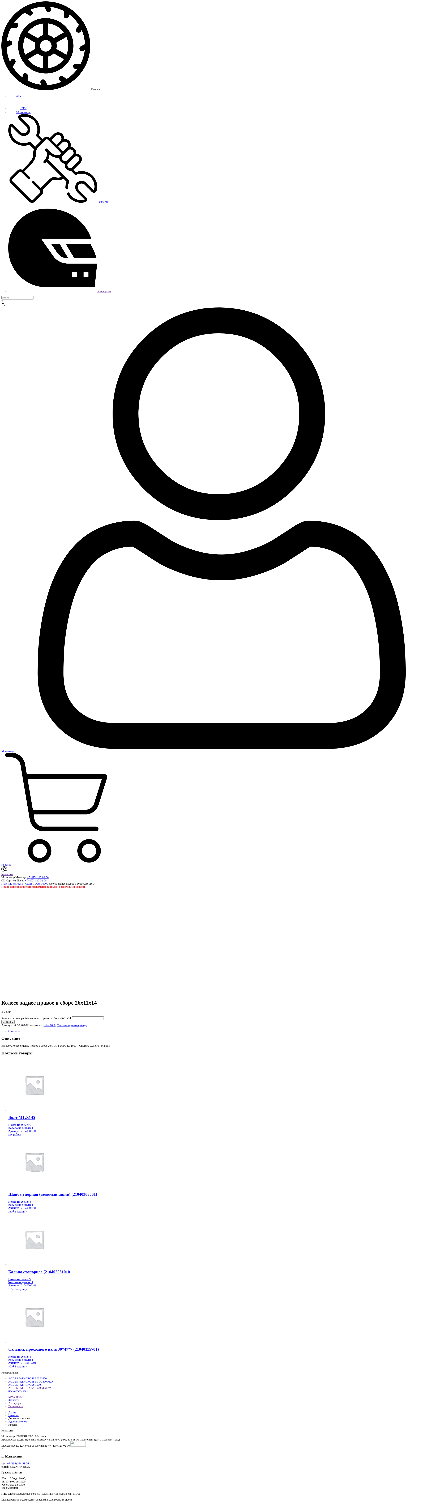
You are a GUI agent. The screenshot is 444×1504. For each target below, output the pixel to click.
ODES (29, 883)
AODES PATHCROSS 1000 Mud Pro (29, 1387)
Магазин (18, 883)
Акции (12, 1412)
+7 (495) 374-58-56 (18, 1463)
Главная (6, 883)
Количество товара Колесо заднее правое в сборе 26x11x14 (36, 1018)
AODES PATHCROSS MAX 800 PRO (30, 1381)
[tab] (225, 1031)
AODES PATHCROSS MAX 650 (27, 1378)
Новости (13, 1415)
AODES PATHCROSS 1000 (24, 1384)
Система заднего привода (72, 1025)
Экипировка (15, 1406)
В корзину (8, 1022)
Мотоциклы (23, 112)
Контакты (7, 874)
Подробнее (14, 1134)
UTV (23, 108)
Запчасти (103, 201)
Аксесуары (104, 291)
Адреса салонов (17, 1421)
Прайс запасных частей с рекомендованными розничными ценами (43, 886)
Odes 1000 (41, 883)
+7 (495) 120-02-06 (38, 877)
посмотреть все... (18, 1390)
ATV (19, 96)
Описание (14, 1031)
